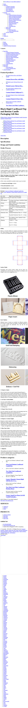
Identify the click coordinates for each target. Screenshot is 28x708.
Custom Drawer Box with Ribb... (15, 79)
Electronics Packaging (13, 22)
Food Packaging (12, 21)
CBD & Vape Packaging (14, 18)
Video (4, 33)
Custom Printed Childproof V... (15, 92)
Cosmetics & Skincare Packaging (13, 53)
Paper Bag (8, 28)
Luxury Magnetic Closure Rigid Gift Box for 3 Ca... (15, 480)
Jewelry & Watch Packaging (15, 17)
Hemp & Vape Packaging (11, 56)
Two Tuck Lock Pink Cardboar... (15, 105)
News (4, 34)
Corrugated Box (12, 26)
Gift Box (11, 25)
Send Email (3, 535)
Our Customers (9, 9)
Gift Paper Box (15, 531)
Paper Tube (8, 27)
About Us (5, 5)
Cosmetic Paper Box (5, 532)
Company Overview (10, 6)
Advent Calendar (9, 32)
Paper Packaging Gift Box (6, 531)
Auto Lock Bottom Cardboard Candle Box (14, 191)
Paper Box (8, 13)
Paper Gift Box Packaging (21, 530)
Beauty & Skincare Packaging (15, 16)
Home (4, 4)
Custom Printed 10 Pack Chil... (14, 99)
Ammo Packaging (12, 23)
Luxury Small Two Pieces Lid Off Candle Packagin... (15, 496)
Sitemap (6, 530)
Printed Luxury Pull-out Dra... (14, 86)
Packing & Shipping (10, 7)
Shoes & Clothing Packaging (15, 20)
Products (5, 12)
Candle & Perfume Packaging (15, 15)
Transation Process (10, 11)
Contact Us (5, 36)
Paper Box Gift (12, 530)
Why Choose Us (9, 10)
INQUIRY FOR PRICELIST (7, 500)
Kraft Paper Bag (12, 29)
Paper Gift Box (22, 531)
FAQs (4, 509)
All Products (12, 532)
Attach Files (3, 135)
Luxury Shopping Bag (13, 31)
